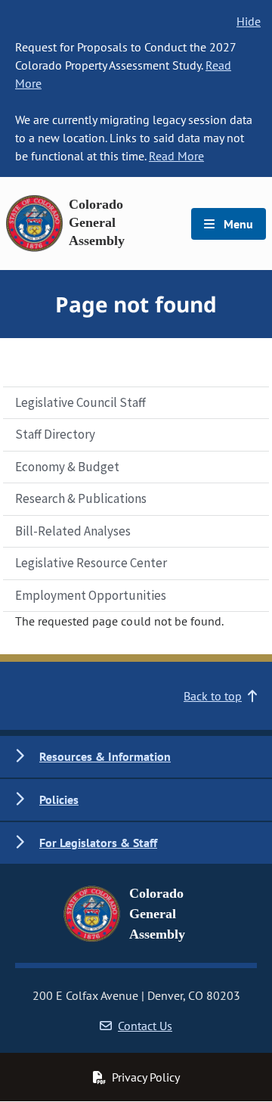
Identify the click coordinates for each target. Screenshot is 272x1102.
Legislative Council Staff (80, 402)
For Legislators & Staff (98, 842)
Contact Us (145, 1025)
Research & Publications (81, 498)
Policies (59, 799)
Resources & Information (105, 756)
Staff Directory (55, 434)
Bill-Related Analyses (73, 531)
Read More (176, 155)
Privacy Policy (146, 1077)
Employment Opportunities (90, 595)
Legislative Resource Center (91, 562)
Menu (237, 223)
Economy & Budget (67, 466)
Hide (248, 21)
